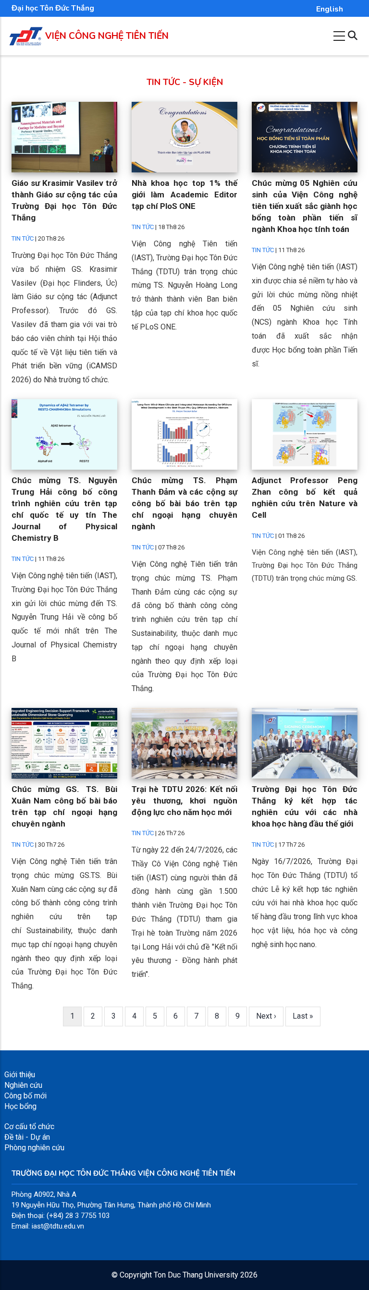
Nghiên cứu (23, 1085)
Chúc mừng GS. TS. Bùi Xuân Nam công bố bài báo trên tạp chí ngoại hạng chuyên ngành (64, 806)
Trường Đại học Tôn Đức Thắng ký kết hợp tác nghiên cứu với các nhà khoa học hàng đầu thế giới (304, 806)
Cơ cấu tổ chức (29, 1126)
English (329, 9)
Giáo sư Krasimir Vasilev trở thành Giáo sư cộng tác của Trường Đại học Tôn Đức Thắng (64, 200)
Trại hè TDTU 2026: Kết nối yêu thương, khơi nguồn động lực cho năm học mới (184, 800)
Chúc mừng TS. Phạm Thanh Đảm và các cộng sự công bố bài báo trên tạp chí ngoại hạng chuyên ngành (184, 503)
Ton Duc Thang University (196, 1274)
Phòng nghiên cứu (34, 1147)
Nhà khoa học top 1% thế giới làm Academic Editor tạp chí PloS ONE (184, 194)
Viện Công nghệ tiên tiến (107, 36)
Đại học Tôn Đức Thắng (53, 8)
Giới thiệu (19, 1074)
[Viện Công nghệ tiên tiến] (26, 32)
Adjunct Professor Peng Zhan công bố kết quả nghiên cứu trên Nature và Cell (304, 497)
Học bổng (20, 1106)
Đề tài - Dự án (27, 1137)
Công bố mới (25, 1095)
